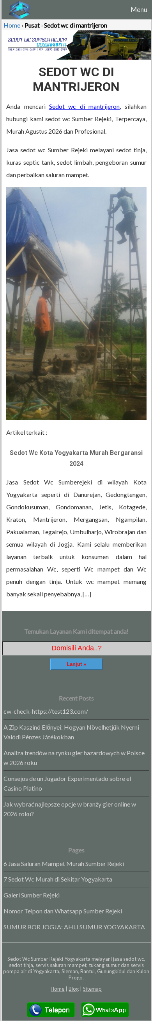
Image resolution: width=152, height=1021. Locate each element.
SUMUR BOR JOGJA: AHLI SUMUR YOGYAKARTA (74, 926)
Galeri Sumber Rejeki (32, 895)
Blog (74, 989)
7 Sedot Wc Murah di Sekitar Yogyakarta (58, 879)
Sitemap (92, 989)
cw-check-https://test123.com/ (46, 711)
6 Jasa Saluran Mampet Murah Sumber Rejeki (64, 863)
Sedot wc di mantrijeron (84, 106)
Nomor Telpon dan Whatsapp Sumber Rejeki (63, 911)
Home (57, 989)
